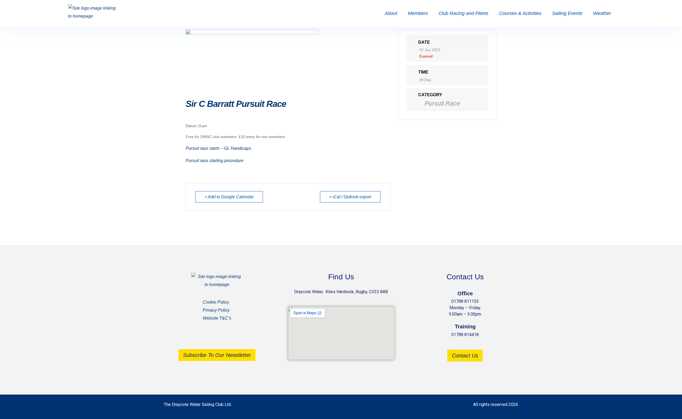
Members (418, 13)
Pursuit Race (442, 103)
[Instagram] (225, 338)
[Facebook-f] (209, 338)
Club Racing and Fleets (463, 13)
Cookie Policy (216, 302)
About (391, 13)
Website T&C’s (217, 318)
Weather (602, 13)
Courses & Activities (520, 13)
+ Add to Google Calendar (229, 197)
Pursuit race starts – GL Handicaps (218, 148)
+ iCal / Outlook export (350, 197)
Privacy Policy (216, 310)
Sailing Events (567, 13)
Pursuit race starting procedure (214, 160)
